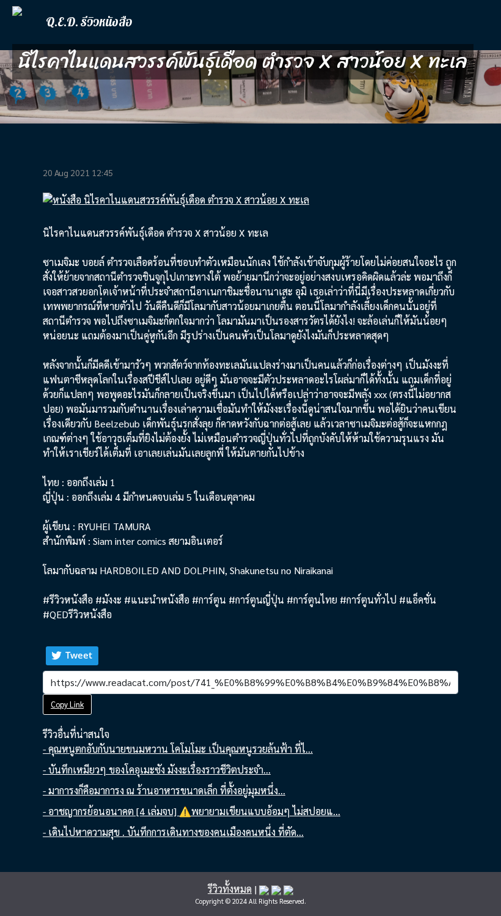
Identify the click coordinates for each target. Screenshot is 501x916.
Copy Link (67, 704)
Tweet (78, 655)
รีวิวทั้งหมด (230, 888)
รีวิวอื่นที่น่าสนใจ (76, 734)
